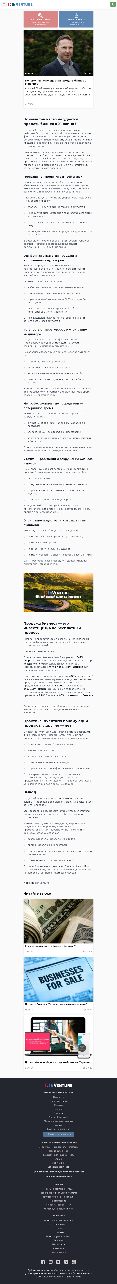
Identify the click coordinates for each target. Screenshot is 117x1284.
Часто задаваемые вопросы (58, 1121)
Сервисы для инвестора (58, 1176)
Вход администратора (58, 1129)
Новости (58, 1184)
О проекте (58, 1097)
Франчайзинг (58, 1163)
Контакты (58, 1125)
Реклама (58, 1105)
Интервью (58, 1232)
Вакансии (58, 1113)
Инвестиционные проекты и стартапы (58, 1147)
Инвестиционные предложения (59, 1142)
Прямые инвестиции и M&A (58, 1189)
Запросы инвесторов (58, 1167)
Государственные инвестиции (58, 1197)
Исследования (58, 1224)
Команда (58, 1109)
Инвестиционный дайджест (58, 1220)
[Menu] (4, 4)
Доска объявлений (58, 1117)
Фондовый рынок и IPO (58, 1205)
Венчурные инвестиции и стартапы (58, 1193)
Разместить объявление (60, 1134)
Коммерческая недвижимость (58, 1155)
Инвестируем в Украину (58, 1236)
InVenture (58, 1092)
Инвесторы (58, 1248)
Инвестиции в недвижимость (59, 1208)
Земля (58, 1159)
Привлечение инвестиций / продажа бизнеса (58, 1171)
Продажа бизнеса (58, 1151)
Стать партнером (58, 1101)
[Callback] (113, 4)
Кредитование (58, 1201)
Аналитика (59, 1215)
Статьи (58, 1228)
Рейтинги (58, 1240)
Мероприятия (58, 1252)
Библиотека (58, 1244)
